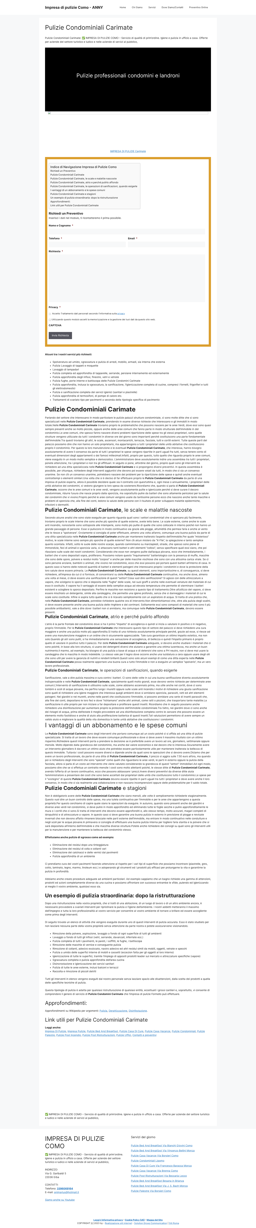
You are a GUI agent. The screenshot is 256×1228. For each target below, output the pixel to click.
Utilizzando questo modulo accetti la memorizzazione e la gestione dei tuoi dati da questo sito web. (103, 319)
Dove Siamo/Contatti (172, 7)
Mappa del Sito (155, 1220)
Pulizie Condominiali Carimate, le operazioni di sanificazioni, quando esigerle (93, 186)
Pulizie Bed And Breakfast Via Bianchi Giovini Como (161, 1145)
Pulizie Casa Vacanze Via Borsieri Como (154, 1155)
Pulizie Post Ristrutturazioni (98, 1035)
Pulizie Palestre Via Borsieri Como (151, 1190)
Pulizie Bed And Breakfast (102, 1031)
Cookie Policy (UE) (135, 1220)
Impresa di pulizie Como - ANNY (74, 7)
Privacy (55, 307)
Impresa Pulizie (76, 1031)
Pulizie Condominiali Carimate (67, 174)
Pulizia (103, 1010)
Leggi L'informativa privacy (108, 1220)
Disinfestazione (138, 1010)
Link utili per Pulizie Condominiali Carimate (74, 205)
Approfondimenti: (60, 201)
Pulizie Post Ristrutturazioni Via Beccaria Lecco (159, 1175)
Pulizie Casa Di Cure (131, 1031)
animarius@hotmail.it (66, 1192)
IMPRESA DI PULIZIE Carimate (128, 151)
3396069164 (65, 1188)
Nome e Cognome (61, 225)
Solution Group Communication (150, 1223)
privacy (121, 313)
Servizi (152, 7)
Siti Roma (174, 1223)
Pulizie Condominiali (184, 1031)
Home (123, 7)
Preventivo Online (198, 7)
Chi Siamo (137, 7)
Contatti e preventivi (144, 1035)
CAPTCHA (55, 325)
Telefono (55, 238)
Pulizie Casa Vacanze (157, 1031)
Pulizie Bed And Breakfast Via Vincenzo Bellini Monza (163, 1150)
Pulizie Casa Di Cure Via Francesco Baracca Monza (161, 1165)
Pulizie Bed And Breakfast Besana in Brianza (157, 1180)
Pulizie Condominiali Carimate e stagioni (73, 193)
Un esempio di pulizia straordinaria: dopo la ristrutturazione (84, 197)
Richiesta (56, 251)
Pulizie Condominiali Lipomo (147, 1160)
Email (132, 238)
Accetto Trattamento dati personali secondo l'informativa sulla (88, 313)
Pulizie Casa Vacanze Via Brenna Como (154, 1170)
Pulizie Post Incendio (68, 1035)
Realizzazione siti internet (118, 1223)
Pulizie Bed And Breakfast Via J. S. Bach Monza (159, 1185)
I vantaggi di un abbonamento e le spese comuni (77, 190)
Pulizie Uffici (123, 1035)
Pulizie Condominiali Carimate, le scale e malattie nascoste (83, 178)
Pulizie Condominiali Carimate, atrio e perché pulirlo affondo (84, 182)
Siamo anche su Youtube (60, 1199)
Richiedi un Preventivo (63, 170)
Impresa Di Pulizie (55, 1031)
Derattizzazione (118, 1010)
